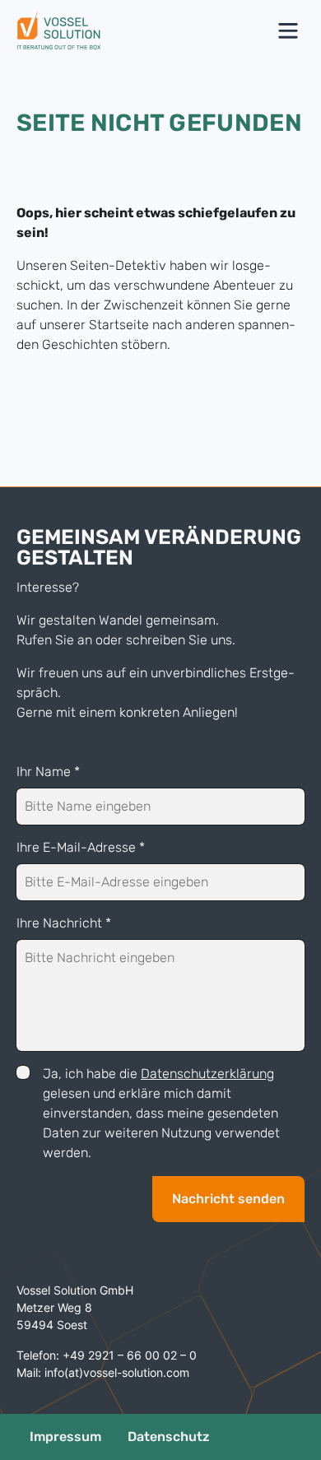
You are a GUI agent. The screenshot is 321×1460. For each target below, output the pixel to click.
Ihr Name (48, 771)
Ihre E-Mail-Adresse (80, 847)
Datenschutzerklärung (207, 1073)
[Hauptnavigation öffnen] (288, 31)
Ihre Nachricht (63, 923)
